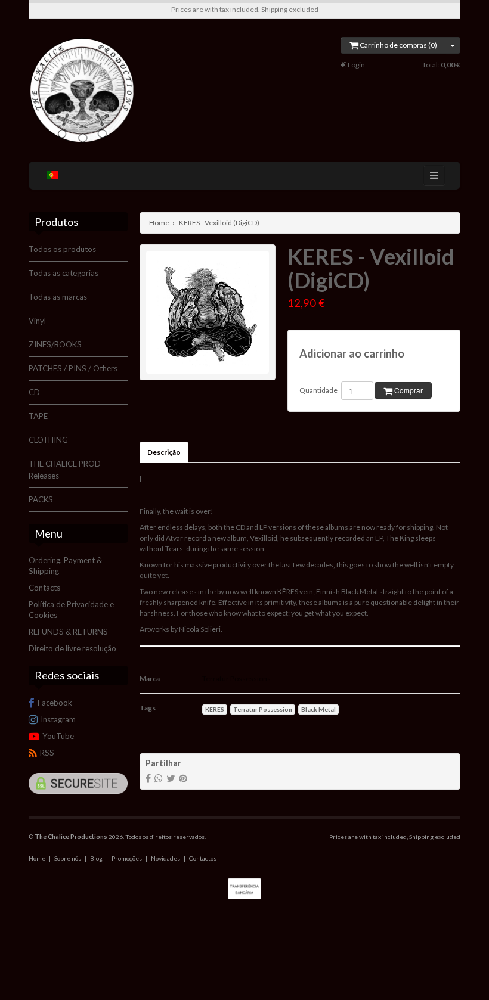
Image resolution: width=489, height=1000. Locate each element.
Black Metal (318, 709)
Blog (96, 858)
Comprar (407, 390)
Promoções (127, 858)
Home (159, 222)
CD (34, 392)
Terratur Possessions (236, 678)
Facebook (55, 702)
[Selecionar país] (52, 175)
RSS (47, 752)
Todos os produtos (62, 249)
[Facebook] (148, 778)
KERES (214, 709)
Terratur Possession (262, 709)
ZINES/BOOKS (55, 344)
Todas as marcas (58, 297)
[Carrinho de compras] (452, 45)
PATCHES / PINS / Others (73, 368)
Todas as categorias (63, 273)
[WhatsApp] (158, 778)
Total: (441, 64)
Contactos (202, 858)
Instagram (58, 719)
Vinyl (37, 320)
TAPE (38, 416)
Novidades (165, 858)
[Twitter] (170, 778)
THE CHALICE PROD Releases (65, 469)
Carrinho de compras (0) (397, 45)
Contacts (44, 587)
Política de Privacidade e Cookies (71, 610)
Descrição (164, 452)
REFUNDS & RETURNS (68, 631)
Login (355, 64)
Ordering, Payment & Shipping (65, 565)
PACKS (41, 499)
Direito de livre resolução (72, 648)
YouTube (58, 736)
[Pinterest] (183, 778)
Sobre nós (67, 858)
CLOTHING (48, 440)
